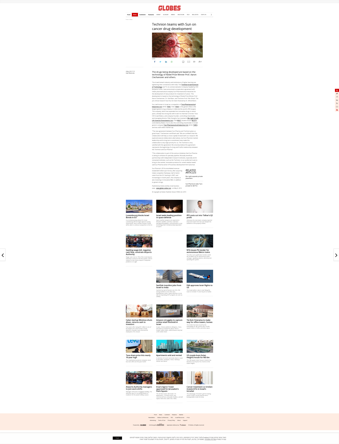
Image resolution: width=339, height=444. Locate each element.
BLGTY (194, 120)
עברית (188, 417)
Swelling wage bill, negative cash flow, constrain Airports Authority (139, 252)
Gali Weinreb (130, 73)
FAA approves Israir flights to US (199, 286)
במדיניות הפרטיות (210, 439)
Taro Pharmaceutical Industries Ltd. (176, 125)
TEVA (168, 107)
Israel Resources (179, 417)
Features (151, 14)
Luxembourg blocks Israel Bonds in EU (137, 216)
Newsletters (151, 417)
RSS (172, 417)
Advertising (153, 420)
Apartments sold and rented (169, 355)
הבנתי (117, 438)
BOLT (179, 120)
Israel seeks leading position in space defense (169, 216)
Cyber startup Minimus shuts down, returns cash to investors (139, 322)
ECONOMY (165, 14)
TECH (188, 14)
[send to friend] (188, 62)
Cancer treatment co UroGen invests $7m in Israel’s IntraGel (199, 389)
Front (128, 14)
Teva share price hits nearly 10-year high (138, 356)
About (179, 420)
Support (185, 420)
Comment (142, 14)
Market (181, 414)
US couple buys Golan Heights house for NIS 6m (198, 356)
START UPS (203, 14)
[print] (183, 62)
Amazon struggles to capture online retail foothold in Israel (169, 322)
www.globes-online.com (163, 188)
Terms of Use (161, 420)
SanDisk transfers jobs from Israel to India (168, 286)
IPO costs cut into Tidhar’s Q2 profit (200, 216)
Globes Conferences (162, 417)
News (135, 14)
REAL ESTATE (195, 14)
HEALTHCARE (181, 14)
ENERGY (173, 14)
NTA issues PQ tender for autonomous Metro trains (198, 251)
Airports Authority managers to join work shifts (139, 388)
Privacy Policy (171, 420)
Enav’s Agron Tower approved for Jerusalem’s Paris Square (167, 389)
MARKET (158, 14)
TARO (195, 125)
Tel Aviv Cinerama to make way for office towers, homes (199, 321)
